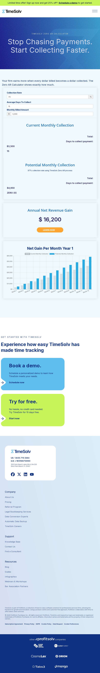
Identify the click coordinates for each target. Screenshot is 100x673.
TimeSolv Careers (13, 526)
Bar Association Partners (16, 586)
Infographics (11, 576)
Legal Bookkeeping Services (18, 511)
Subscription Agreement (14, 624)
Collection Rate (14, 93)
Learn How (49, 230)
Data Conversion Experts (16, 516)
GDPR (38, 624)
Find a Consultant (13, 551)
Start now (14, 418)
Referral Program (13, 507)
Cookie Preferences (71, 624)
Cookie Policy (46, 624)
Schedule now (16, 382)
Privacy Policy (29, 624)
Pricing (8, 502)
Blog (7, 567)
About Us (9, 497)
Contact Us (10, 546)
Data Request (58, 624)
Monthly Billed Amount (18, 110)
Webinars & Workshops (16, 581)
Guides (8, 572)
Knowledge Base (12, 542)
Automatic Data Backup (16, 521)
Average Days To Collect (19, 102)
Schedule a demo (68, 3)
